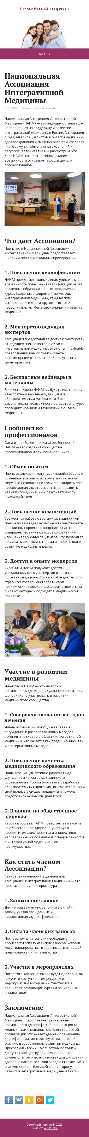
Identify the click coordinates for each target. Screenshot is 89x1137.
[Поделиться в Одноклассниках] (29, 1100)
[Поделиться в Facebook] (9, 1100)
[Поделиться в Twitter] (50, 1100)
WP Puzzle (51, 1128)
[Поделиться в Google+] (40, 1100)
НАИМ (29, 123)
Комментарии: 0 (45, 108)
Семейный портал (44, 8)
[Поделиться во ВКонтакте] (19, 1100)
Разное (26, 108)
